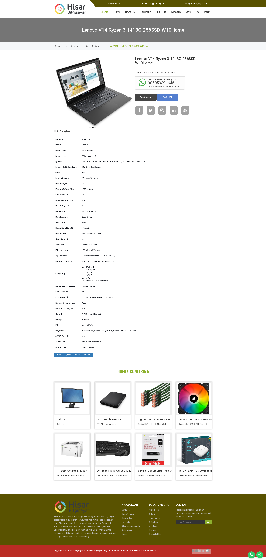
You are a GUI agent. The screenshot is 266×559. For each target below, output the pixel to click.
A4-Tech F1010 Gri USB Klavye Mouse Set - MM (125, 470)
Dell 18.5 (62, 419)
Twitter (153, 514)
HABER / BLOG (176, 12)
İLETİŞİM (207, 12)
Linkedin (154, 526)
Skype (153, 530)
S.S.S (197, 12)
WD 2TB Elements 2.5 (110, 419)
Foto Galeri (126, 522)
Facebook (154, 510)
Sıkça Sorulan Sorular (131, 526)
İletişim (125, 534)
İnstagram (155, 518)
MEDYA (188, 12)
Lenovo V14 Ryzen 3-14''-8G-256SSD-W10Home (74, 355)
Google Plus (155, 534)
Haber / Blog (127, 518)
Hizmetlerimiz (128, 514)
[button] (90, 127)
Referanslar (127, 530)
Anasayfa (59, 46)
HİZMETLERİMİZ (130, 12)
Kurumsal (126, 510)
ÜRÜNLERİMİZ (146, 12)
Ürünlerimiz (74, 46)
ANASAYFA (104, 12)
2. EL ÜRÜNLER (160, 12)
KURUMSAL (116, 12)
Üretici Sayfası (88, 347)
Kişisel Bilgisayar (93, 46)
